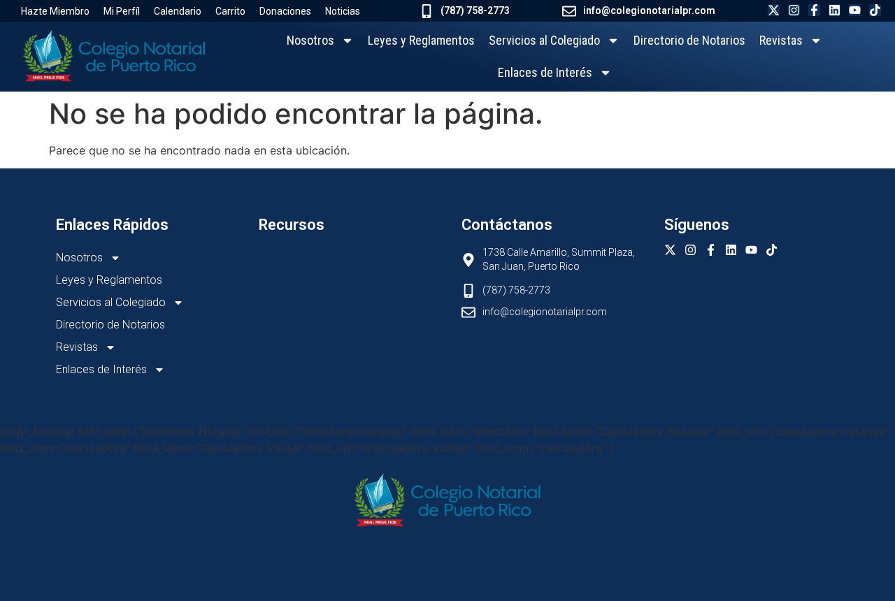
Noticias (342, 11)
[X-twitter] (774, 10)
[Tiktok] (875, 10)
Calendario (177, 11)
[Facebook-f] (814, 10)
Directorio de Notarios (689, 40)
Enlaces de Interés (545, 72)
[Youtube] (855, 10)
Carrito (230, 11)
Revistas (781, 40)
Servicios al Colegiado (544, 40)
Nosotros (310, 40)
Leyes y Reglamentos (421, 40)
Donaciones (285, 11)
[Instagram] (794, 10)
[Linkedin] (834, 10)
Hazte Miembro (55, 11)
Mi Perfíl (121, 11)
